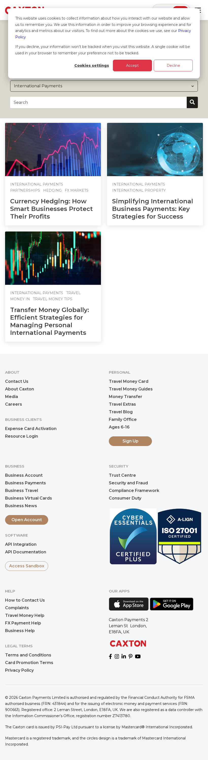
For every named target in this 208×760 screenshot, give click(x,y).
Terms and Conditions (28, 655)
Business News (21, 505)
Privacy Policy (19, 670)
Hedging (52, 190)
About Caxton (19, 389)
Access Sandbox (26, 566)
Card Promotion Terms (29, 662)
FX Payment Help (23, 623)
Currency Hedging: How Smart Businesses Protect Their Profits (51, 208)
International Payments (36, 184)
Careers (13, 404)
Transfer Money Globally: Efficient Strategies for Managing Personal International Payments (49, 321)
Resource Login (21, 436)
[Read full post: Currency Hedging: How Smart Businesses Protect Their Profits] (53, 149)
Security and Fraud (128, 483)
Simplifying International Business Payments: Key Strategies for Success (152, 208)
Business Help (20, 630)
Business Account (24, 475)
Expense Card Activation (31, 428)
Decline (173, 65)
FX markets (77, 190)
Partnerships (25, 190)
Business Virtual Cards (28, 498)
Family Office (123, 419)
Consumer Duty (125, 498)
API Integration (21, 544)
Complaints (17, 607)
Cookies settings (91, 65)
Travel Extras (122, 404)
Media (11, 396)
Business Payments (25, 483)
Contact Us (16, 381)
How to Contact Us (25, 600)
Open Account (26, 519)
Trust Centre (122, 475)
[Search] (192, 102)
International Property (139, 190)
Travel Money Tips (52, 299)
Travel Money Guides (131, 389)
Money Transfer (125, 396)
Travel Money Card (128, 381)
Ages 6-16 (119, 427)
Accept (132, 65)
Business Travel (21, 490)
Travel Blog (121, 411)
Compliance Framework (134, 490)
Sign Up (130, 441)
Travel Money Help (24, 615)
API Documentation (25, 552)
